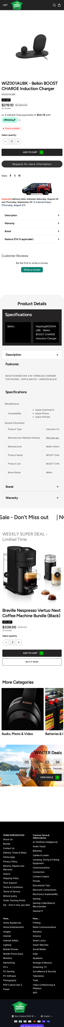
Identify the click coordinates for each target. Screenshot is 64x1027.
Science (37, 936)
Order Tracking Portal (14, 900)
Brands (6, 843)
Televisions (38, 976)
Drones (36, 881)
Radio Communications (44, 927)
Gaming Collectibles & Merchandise (44, 905)
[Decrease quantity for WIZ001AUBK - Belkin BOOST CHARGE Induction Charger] (5, 141)
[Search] (54, 5)
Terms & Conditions (13, 887)
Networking (9, 962)
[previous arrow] (6, 575)
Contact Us (8, 848)
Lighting (7, 944)
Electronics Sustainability (45, 894)
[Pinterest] (19, 175)
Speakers (37, 958)
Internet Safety (10, 940)
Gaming (37, 898)
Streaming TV (40, 967)
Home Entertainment (13, 927)
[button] (59, 5)
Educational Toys (41, 885)
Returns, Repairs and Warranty (13, 868)
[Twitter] (15, 175)
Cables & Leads (41, 855)
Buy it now (32, 662)
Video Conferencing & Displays (44, 986)
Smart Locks (39, 940)
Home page (9, 857)
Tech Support (10, 882)
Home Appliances (12, 922)
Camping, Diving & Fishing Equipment (46, 861)
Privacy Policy (10, 861)
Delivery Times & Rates (14, 852)
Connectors (38, 872)
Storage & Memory (42, 962)
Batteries (37, 850)
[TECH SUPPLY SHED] (17, 5)
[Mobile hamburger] (5, 5)
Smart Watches (40, 944)
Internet (7, 936)
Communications (41, 867)
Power (6, 989)
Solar (35, 953)
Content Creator (41, 876)
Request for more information (32, 164)
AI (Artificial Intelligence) (45, 842)
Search (6, 873)
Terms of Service (11, 891)
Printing (37, 922)
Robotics (37, 931)
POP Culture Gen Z (12, 984)
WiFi (35, 992)
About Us (8, 839)
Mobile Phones (10, 949)
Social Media (39, 949)
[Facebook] (10, 175)
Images (7, 931)
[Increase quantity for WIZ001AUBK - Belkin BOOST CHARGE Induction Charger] (18, 141)
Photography (9, 980)
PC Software (9, 976)
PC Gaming (8, 971)
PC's (5, 967)
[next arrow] (57, 575)
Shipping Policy (11, 878)
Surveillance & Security (44, 971)
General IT (38, 911)
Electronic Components (44, 889)
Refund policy (10, 896)
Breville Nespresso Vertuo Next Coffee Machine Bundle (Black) (31, 613)
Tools (35, 980)
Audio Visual (39, 846)
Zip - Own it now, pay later (16, 905)
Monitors (7, 958)
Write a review (32, 269)
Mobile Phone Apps (13, 953)
